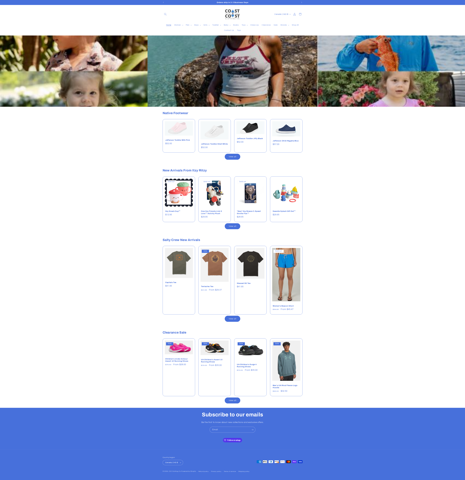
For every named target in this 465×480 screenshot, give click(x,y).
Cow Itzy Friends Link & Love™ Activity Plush (211, 212)
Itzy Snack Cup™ (172, 211)
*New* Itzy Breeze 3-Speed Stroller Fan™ (249, 212)
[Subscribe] (252, 430)
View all (232, 157)
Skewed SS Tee (244, 283)
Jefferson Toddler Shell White (214, 144)
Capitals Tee (170, 282)
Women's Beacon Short (283, 306)
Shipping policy (243, 471)
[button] (165, 14)
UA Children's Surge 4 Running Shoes (247, 365)
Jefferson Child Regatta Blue (285, 141)
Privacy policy (216, 471)
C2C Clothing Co (175, 471)
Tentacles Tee (207, 286)
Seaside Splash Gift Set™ (284, 211)
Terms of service (230, 471)
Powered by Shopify (188, 471)
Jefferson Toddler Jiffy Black (250, 138)
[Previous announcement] (163, 2)
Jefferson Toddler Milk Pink (177, 140)
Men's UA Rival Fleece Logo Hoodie (285, 386)
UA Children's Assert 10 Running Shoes (211, 361)
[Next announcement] (301, 2)
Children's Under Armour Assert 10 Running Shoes (176, 360)
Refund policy (203, 471)
